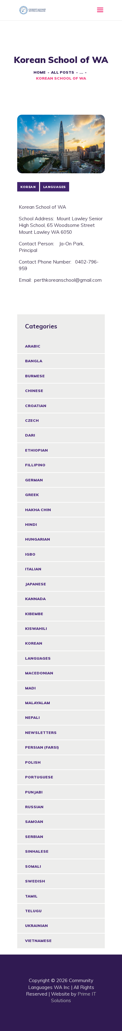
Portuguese (39, 777)
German (34, 480)
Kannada (35, 598)
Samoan (34, 821)
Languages (38, 658)
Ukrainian (36, 925)
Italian (33, 569)
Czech (32, 420)
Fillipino (35, 465)
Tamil (31, 896)
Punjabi (34, 792)
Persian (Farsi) (42, 747)
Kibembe (34, 613)
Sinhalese (36, 851)
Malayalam (37, 702)
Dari (30, 435)
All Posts (62, 72)
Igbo (30, 554)
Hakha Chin (38, 509)
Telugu (33, 910)
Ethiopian (36, 450)
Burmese (35, 376)
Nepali (32, 717)
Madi (30, 688)
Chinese (34, 390)
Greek (32, 494)
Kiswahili (36, 628)
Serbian (34, 836)
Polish (33, 762)
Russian (34, 806)
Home (39, 72)
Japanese (35, 584)
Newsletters (41, 732)
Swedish (35, 881)
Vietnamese (38, 940)
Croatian (35, 405)
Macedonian (39, 673)
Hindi (31, 524)
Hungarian (37, 539)
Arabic (32, 346)
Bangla (33, 360)
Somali (33, 866)
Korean (33, 643)
